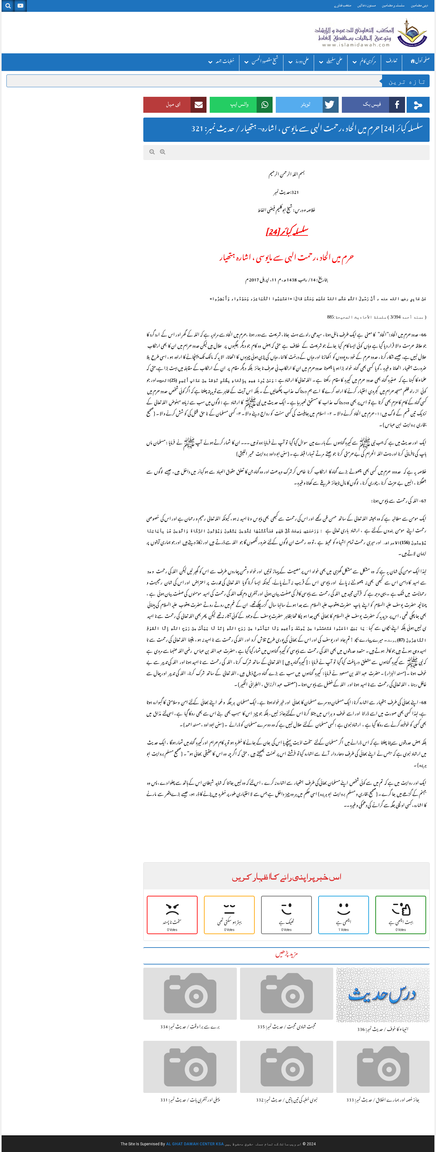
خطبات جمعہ (225, 62)
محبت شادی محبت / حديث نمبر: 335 (286, 1027)
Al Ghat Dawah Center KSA (195, 1144)
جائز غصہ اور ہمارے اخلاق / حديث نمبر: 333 (382, 1101)
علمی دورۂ (302, 62)
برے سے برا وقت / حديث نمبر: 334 (190, 1027)
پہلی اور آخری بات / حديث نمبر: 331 (190, 1101)
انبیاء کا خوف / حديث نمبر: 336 (383, 1030)
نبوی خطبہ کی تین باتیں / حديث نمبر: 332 (286, 1101)
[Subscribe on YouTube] (20, 6)
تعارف (391, 61)
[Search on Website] (8, 6)
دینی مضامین (419, 5)
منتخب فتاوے (342, 5)
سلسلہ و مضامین (393, 5)
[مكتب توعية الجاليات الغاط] (370, 33)
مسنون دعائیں (366, 5)
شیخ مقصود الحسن (265, 62)
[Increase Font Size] (163, 152)
